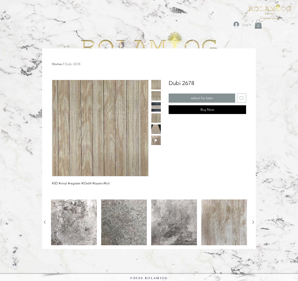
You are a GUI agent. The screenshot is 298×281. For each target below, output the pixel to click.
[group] (149, 222)
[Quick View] (74, 222)
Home (57, 64)
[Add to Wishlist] (241, 98)
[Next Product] (253, 222)
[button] (258, 24)
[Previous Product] (44, 222)
